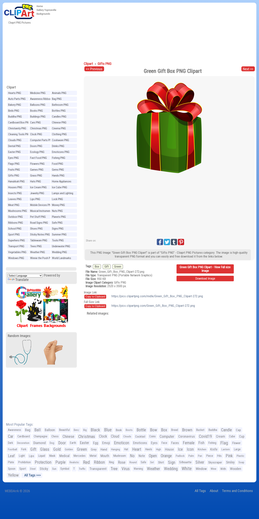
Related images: (98, 313)
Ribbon (99, 462)
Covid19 (205, 436)
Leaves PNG (15, 199)
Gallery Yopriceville (46, 9)
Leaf (11, 456)
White (187, 468)
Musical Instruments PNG (41, 211)
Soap (241, 462)
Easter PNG (14, 152)
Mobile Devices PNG (41, 205)
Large (237, 449)
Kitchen (202, 449)
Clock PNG (36, 134)
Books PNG (36, 110)
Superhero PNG (16, 240)
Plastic (240, 456)
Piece (209, 456)
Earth (73, 443)
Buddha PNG (15, 116)
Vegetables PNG (17, 252)
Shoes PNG (36, 228)
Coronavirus (186, 436)
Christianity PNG (17, 128)
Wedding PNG (59, 252)
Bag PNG (57, 99)
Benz (76, 430)
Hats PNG (35, 181)
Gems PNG (58, 169)
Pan (200, 456)
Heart (136, 449)
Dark (10, 443)
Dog (52, 443)
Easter (84, 443)
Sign (171, 462)
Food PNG (57, 163)
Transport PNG (16, 246)
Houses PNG (15, 187)
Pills (219, 456)
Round (133, 462)
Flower (236, 443)
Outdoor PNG (15, 217)
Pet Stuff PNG (38, 217)
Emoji (106, 443)
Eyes (154, 443)
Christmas (86, 436)
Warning (138, 469)
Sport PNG (14, 234)
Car (10, 436)
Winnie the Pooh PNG (42, 258)
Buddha (212, 430)
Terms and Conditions (237, 491)
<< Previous (94, 69)
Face (164, 443)
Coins (152, 436)
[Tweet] (167, 242)
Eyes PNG (13, 158)
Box (97, 266)
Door (62, 442)
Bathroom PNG (60, 105)
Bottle (141, 430)
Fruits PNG (14, 169)
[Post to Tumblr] (174, 242)
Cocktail (140, 436)
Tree (114, 468)
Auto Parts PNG (17, 99)
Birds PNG (13, 110)
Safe (143, 462)
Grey (94, 449)
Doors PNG (36, 146)
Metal (93, 456)
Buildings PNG (38, 116)
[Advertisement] (157, 31)
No (132, 455)
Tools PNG (58, 240)
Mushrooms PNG (17, 211)
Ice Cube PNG (59, 187)
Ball (37, 430)
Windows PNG (16, 258)
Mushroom (119, 456)
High (158, 449)
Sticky (44, 469)
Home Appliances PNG (61, 182)
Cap (238, 430)
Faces (175, 443)
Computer (167, 436)
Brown (187, 430)
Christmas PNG (38, 128)
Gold (57, 449)
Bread (174, 430)
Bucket (200, 430)
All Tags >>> (32, 475)
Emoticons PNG (60, 152)
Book (119, 430)
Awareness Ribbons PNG (41, 99)
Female (189, 442)
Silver (199, 462)
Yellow (13, 475)
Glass (44, 449)
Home (40, 6)
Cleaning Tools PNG (19, 134)
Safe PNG (57, 222)
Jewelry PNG (37, 193)
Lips (31, 456)
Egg (95, 443)
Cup (241, 436)
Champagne (40, 436)
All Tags (200, 491)
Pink (229, 455)
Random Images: (19, 336)
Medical (64, 456)
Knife (213, 449)
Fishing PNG (58, 158)
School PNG (14, 228)
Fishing (212, 443)
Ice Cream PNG (38, 187)
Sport (22, 469)
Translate (22, 279)
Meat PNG (13, 205)
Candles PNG (59, 116)
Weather (153, 468)
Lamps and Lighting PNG (62, 194)
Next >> (248, 69)
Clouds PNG (14, 140)
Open (153, 455)
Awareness (14, 430)
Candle (226, 430)
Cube (232, 436)
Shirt (161, 462)
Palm (191, 456)
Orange (166, 455)
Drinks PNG (58, 146)
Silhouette (185, 462)
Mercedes (80, 456)
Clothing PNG (59, 134)
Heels (148, 449)
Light (22, 456)
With (223, 469)
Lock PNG (57, 199)
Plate (11, 462)
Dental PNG (14, 146)
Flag (224, 443)
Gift (106, 266)
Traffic (82, 469)
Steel (33, 469)
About (214, 491)
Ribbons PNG (15, 222)
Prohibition (24, 462)
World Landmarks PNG (61, 258)
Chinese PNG (59, 122)
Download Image (205, 278)
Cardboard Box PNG (19, 122)
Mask (52, 456)
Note (142, 456)
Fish (201, 443)
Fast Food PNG (38, 158)
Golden (69, 449)
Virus (126, 468)
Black (95, 429)
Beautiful (64, 430)
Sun (54, 469)
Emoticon (121, 442)
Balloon (50, 430)
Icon (190, 449)
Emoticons (140, 443)
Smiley (230, 462)
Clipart (11, 87)
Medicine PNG (38, 93)
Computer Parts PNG (41, 140)
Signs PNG (58, 228)
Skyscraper (215, 462)
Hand (103, 449)
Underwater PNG (61, 246)
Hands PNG (58, 175)
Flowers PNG (37, 163)
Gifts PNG (13, 175)
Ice (180, 449)
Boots (129, 430)
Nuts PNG (57, 211)
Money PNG (58, 205)
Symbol (64, 469)
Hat (126, 449)
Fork (23, 449)
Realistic (74, 462)
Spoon (11, 469)
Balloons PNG (37, 105)
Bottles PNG (59, 110)
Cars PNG (35, 122)
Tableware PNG (38, 240)
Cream (220, 436)
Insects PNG (15, 193)
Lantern (225, 449)
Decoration (23, 443)
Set (152, 462)
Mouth (104, 456)
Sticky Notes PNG (40, 234)
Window (201, 469)
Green (117, 266)
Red (86, 462)
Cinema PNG (59, 128)
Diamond (39, 443)
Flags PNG (14, 163)
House (169, 449)
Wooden (235, 469)
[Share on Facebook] (160, 242)
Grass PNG (36, 175)
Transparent (98, 469)
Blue (108, 429)
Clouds (127, 436)
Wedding (171, 468)
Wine (213, 469)
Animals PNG (59, 93)
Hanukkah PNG (16, 181)
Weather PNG (37, 252)
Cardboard (23, 436)
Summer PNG (59, 234)
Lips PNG (35, 199)
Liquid (41, 456)
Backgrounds (43, 13)
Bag (27, 430)
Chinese (68, 436)
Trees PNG (36, 246)
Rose (122, 462)
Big (85, 430)
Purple (60, 462)
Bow (153, 430)
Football (12, 449)
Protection (43, 462)
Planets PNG (59, 217)
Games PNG (36, 169)
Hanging (115, 449)
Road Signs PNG (39, 222)
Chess (55, 436)
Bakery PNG (14, 105)
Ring (111, 462)
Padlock (180, 456)
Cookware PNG (60, 140)
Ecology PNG (37, 152)
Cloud (115, 436)
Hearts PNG (14, 93)
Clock (103, 436)
